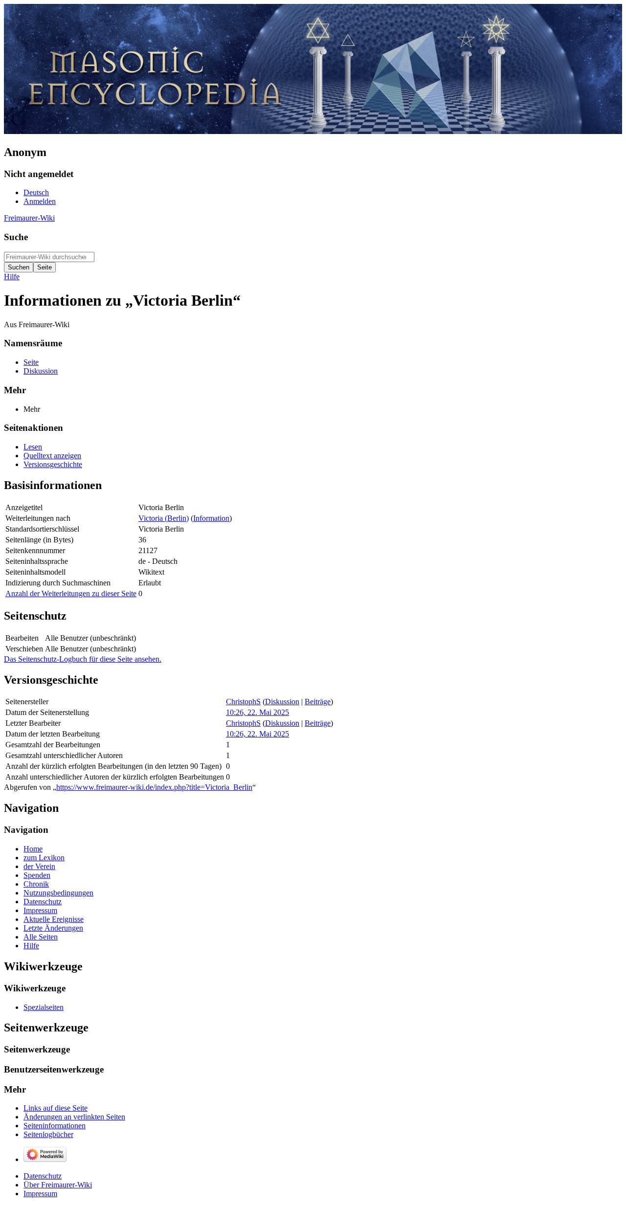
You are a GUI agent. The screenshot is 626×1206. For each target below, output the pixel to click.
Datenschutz (42, 1176)
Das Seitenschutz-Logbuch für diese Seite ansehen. (82, 659)
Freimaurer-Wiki (29, 218)
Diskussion (282, 701)
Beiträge (318, 701)
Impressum (40, 1193)
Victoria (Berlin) (163, 518)
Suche (16, 237)
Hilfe (12, 276)
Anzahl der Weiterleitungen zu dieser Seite (70, 593)
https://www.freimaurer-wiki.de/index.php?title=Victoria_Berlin (154, 787)
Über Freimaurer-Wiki (57, 1185)
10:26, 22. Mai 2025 (257, 712)
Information (211, 518)
